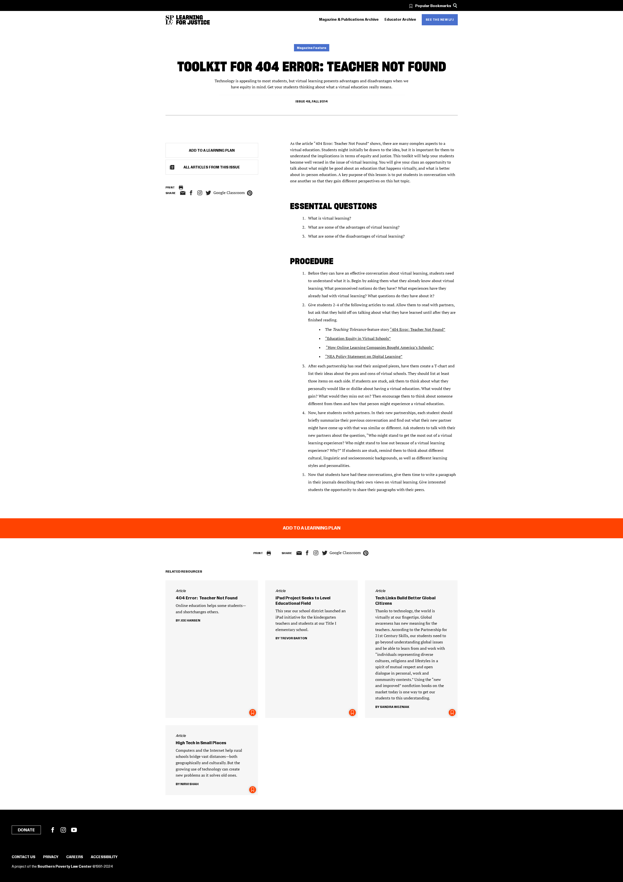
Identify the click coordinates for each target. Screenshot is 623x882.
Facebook (52, 830)
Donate (26, 830)
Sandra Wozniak (394, 707)
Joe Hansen (190, 620)
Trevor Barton (293, 638)
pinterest (250, 193)
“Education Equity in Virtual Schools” (358, 338)
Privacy (50, 857)
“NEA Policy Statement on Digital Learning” (364, 356)
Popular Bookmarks (433, 6)
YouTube (74, 830)
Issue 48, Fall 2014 (311, 101)
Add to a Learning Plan (212, 150)
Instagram (200, 192)
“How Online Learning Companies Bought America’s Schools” (380, 347)
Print (170, 187)
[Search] (455, 5)
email (183, 193)
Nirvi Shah (189, 784)
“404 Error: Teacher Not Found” (417, 329)
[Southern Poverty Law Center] (169, 20)
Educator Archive (400, 19)
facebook (191, 192)
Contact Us (23, 857)
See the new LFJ (440, 19)
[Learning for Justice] (193, 20)
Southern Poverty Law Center (64, 866)
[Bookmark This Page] (252, 712)
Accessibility (104, 857)
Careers (74, 857)
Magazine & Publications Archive (349, 19)
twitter (208, 193)
